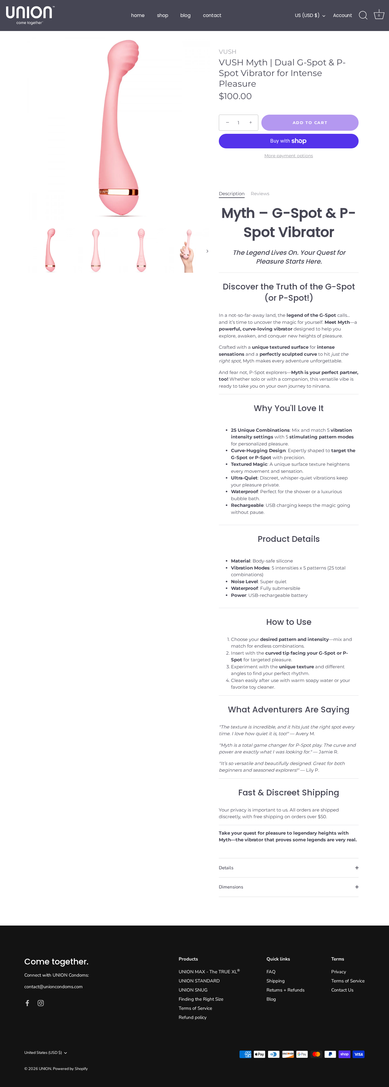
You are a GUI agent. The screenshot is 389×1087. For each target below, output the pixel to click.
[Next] (207, 251)
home (138, 15)
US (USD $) (307, 15)
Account (342, 15)
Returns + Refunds (286, 990)
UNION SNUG (193, 990)
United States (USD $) (43, 1053)
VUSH (227, 51)
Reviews (260, 193)
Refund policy (193, 1017)
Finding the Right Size (201, 999)
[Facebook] (27, 1002)
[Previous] (29, 251)
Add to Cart (310, 122)
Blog (271, 999)
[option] (118, 132)
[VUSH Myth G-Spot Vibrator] (50, 250)
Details (226, 868)
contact (212, 15)
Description (232, 193)
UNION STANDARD (199, 981)
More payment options (288, 155)
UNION (45, 1068)
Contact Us (342, 990)
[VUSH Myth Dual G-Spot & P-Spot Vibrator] (96, 250)
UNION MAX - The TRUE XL (209, 972)
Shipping (276, 981)
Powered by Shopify (70, 1068)
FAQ (271, 972)
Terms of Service (195, 1008)
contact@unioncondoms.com (53, 987)
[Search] (363, 15)
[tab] (235, 193)
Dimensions (231, 887)
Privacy (338, 972)
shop (162, 15)
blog (186, 15)
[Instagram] (41, 1002)
